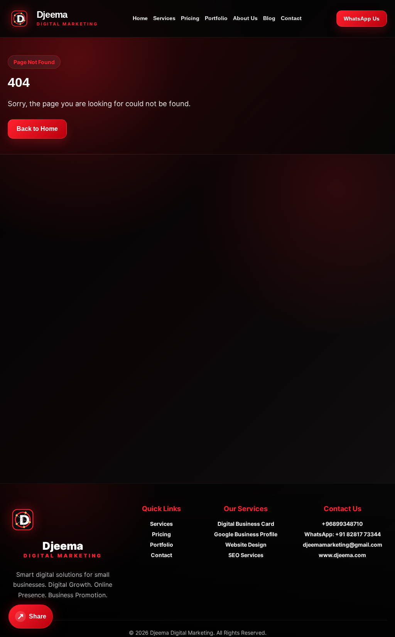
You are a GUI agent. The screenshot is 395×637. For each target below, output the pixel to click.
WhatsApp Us (362, 18)
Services (164, 18)
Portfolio (216, 18)
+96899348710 (342, 523)
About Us (245, 18)
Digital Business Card (246, 523)
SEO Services (245, 555)
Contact (291, 18)
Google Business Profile (245, 534)
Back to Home (37, 128)
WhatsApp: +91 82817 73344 (342, 534)
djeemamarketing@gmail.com (342, 544)
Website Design (246, 544)
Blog (269, 18)
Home (140, 18)
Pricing (190, 18)
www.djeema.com (342, 555)
